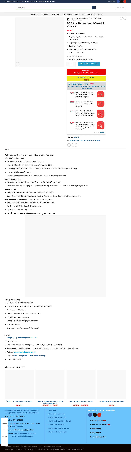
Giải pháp (44, 14)
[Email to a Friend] (76, 145)
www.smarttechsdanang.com (25, 352)
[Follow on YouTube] (124, 1)
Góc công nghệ (88, 14)
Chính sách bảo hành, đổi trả (59, 421)
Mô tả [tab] (7, 150)
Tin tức (77, 14)
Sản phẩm (55, 14)
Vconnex (79, 20)
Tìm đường (4, 423)
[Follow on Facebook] (118, 1)
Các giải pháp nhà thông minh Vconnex (22, 338)
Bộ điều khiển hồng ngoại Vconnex (112, 401)
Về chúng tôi (111, 1)
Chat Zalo (4, 429)
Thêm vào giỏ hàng (89, 64)
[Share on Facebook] (69, 145)
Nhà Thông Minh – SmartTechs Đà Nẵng (29, 356)
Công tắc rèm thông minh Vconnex (81, 401)
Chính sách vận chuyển (57, 432)
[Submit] (94, 8)
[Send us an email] (121, 1)
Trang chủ (34, 14)
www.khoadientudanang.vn (22, 436)
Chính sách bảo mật (56, 425)
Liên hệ (100, 14)
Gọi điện (4, 436)
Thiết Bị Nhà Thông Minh (84, 18)
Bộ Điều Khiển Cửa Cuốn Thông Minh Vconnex (85, 140)
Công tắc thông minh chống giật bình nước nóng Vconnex (50, 402)
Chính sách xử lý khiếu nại (58, 428)
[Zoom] (18, 64)
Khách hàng (67, 14)
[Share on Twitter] (72, 145)
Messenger (4, 442)
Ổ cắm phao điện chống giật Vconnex (19, 401)
